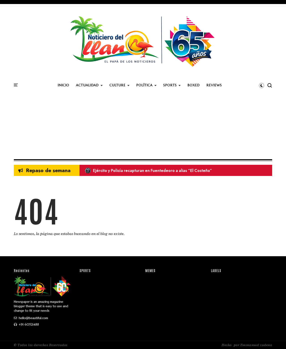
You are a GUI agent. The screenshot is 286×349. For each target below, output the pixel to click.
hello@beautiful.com (33, 318)
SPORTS (170, 85)
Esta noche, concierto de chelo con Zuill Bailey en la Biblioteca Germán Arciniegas (164, 170)
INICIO (63, 85)
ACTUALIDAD (87, 85)
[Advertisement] (143, 125)
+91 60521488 (28, 324)
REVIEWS (214, 85)
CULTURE (117, 85)
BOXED (193, 85)
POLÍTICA (144, 85)
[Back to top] (275, 338)
